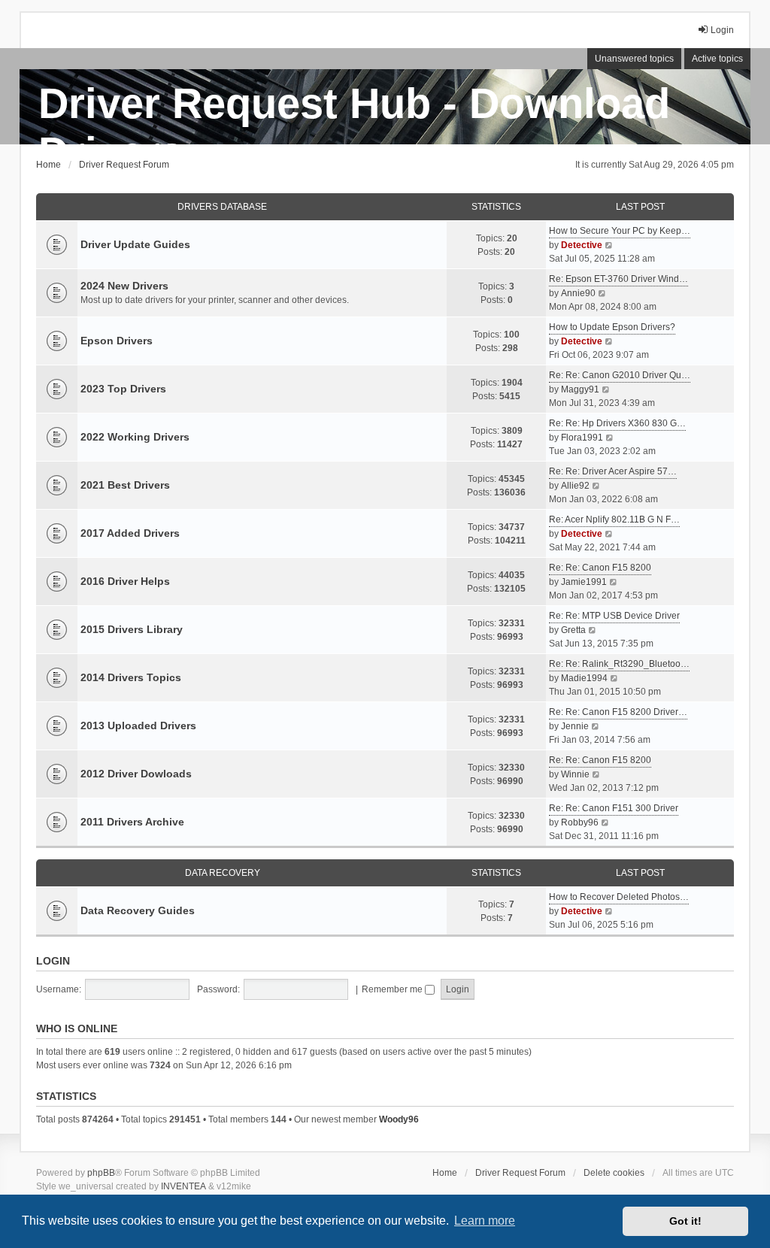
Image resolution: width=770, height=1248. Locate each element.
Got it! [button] (685, 1221)
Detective (581, 245)
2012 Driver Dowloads (136, 774)
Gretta (573, 630)
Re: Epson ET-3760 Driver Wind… (618, 279)
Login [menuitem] (722, 30)
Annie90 (578, 293)
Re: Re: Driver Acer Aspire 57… (613, 471)
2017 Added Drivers (130, 533)
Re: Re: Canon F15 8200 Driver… (618, 712)
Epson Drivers (116, 341)
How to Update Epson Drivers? (612, 327)
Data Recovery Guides (137, 910)
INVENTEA (183, 1186)
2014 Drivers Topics (130, 677)
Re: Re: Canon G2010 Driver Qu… (619, 375)
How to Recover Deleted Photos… (619, 897)
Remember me (393, 989)
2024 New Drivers (124, 286)
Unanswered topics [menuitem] (634, 58)
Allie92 (575, 485)
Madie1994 (584, 678)
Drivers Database (222, 206)
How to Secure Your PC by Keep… (619, 231)
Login (53, 961)
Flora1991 (582, 437)
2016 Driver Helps (125, 581)
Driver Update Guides (135, 244)
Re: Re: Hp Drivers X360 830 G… (617, 423)
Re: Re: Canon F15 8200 (600, 567)
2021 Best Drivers (125, 485)
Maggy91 (580, 389)
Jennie (575, 726)
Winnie (575, 774)
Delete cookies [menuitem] (614, 1173)
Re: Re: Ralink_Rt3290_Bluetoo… (619, 664)
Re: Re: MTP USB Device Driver (614, 615)
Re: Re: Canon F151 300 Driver (613, 808)
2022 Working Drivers (134, 437)
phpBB (101, 1173)
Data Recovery (222, 873)
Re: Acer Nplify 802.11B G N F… (614, 519)
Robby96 (580, 822)
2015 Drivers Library (131, 629)
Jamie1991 (584, 582)
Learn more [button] (484, 1220)
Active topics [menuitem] (717, 58)
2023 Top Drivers (123, 389)
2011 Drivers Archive (132, 822)
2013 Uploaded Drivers (138, 725)
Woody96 (399, 1119)
